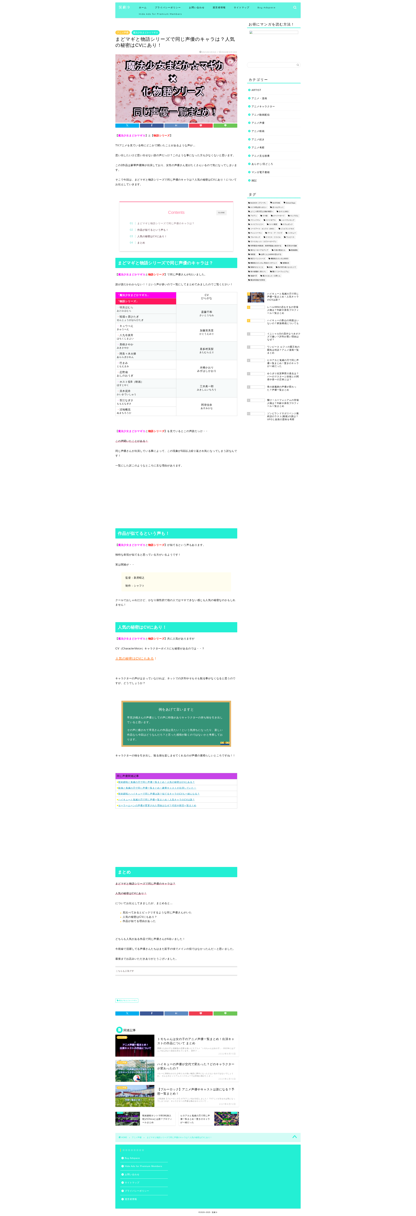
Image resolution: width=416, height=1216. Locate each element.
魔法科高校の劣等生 (257, 280)
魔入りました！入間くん (271, 276)
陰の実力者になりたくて (287, 267)
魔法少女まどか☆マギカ (145, 32)
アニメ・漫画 (259, 98)
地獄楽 (252, 254)
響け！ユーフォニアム (280, 271)
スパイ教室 (273, 224)
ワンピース (290, 237)
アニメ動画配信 (261, 114)
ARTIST (256, 90)
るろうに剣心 (284, 211)
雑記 (254, 180)
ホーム (143, 7)
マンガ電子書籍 (261, 172)
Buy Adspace (266, 7)
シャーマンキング (287, 220)
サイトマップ (241, 7)
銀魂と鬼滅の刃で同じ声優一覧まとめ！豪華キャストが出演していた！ (157, 788)
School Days (290, 203)
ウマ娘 (265, 216)
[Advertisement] (176, 498)
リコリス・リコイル (273, 237)
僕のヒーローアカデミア (259, 250)
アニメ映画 (258, 131)
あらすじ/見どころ (262, 164)
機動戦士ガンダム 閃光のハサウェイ (263, 263)
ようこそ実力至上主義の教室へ (261, 211)
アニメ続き (258, 139)
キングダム (294, 216)
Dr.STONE (276, 203)
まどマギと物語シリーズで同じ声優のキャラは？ (166, 223)
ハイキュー (292, 233)
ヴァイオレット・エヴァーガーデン (263, 241)
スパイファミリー (256, 224)
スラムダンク (288, 224)
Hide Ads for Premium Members (160, 14)
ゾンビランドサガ (287, 229)
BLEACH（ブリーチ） (258, 203)
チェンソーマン (256, 233)
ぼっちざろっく (278, 207)
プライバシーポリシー (168, 7)
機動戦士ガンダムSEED (279, 259)
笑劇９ (125, 7)
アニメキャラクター (263, 106)
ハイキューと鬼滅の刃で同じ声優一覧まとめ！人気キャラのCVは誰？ (156, 799)
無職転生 (286, 263)
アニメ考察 (258, 147)
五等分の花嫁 (292, 246)
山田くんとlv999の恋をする (271, 254)
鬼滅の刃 (253, 276)
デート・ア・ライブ (274, 233)
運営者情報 (219, 7)
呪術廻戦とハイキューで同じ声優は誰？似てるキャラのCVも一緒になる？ (159, 793)
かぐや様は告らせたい (258, 207)
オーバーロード (279, 216)
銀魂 (270, 267)
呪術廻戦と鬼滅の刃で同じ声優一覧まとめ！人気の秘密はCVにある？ (156, 782)
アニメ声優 (122, 32)
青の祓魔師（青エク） (258, 271)
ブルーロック (255, 237)
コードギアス (271, 220)
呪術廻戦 (294, 250)
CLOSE (221, 212)
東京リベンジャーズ (257, 259)
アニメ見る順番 (261, 155)
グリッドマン (255, 220)
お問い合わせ (197, 7)
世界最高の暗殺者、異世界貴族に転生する (265, 246)
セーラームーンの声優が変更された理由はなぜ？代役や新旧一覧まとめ (157, 805)
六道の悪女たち (279, 250)
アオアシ (253, 216)
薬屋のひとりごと (256, 267)
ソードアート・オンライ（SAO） (262, 229)
